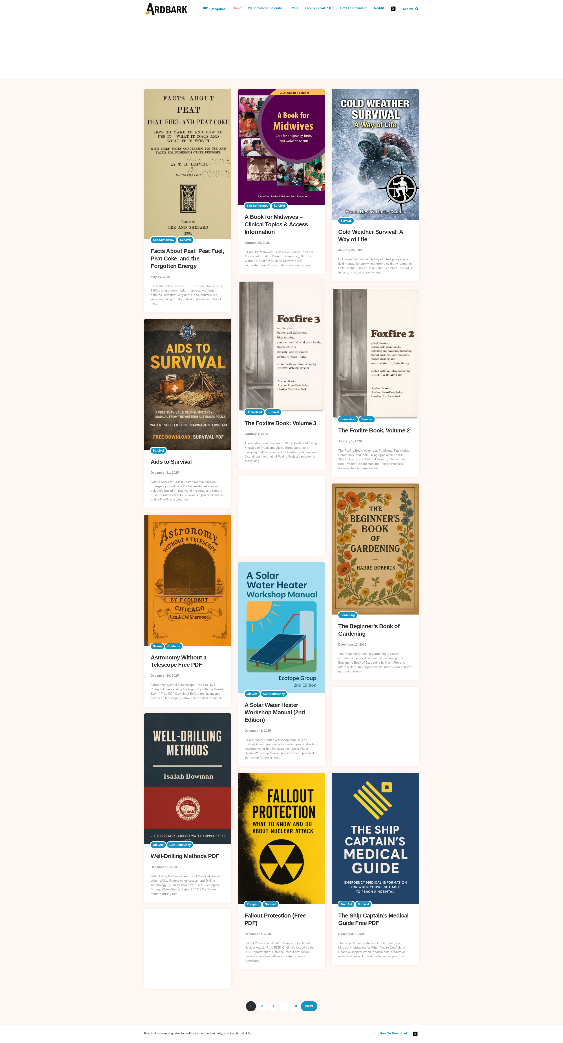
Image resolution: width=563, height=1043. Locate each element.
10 (295, 1006)
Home (237, 8)
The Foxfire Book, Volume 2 (373, 430)
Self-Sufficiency (163, 240)
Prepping (253, 904)
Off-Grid (252, 694)
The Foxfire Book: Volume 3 (280, 423)
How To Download (353, 8)
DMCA (294, 8)
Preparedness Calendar (265, 8)
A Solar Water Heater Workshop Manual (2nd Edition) (275, 712)
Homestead (254, 412)
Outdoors (173, 646)
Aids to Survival (171, 461)
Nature (157, 646)
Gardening (347, 615)
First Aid (346, 904)
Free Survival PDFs (319, 8)
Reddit (379, 8)
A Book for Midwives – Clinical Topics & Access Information (276, 224)
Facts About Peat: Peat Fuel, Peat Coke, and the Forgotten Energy (187, 258)
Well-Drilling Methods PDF (185, 856)
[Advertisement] (281, 48)
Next (309, 1006)
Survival (185, 240)
